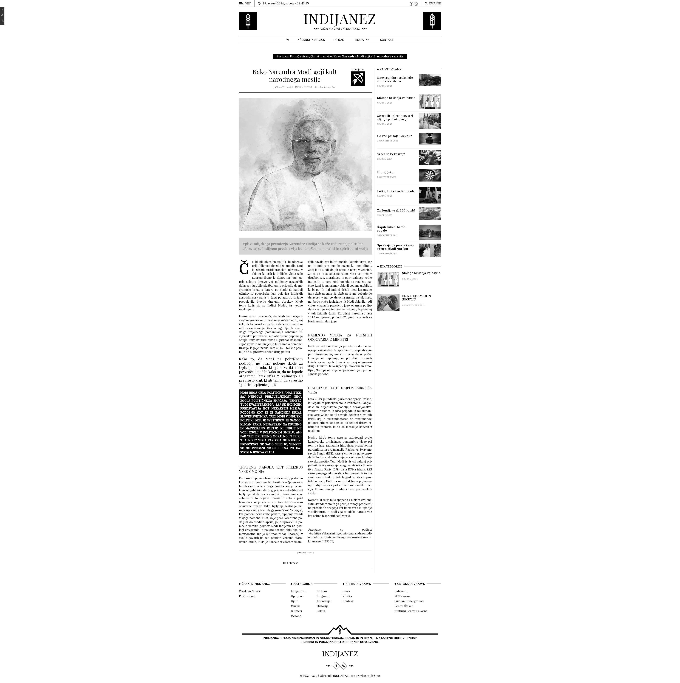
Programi (323, 596)
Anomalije (324, 601)
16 (324, 87)
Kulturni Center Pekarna (411, 611)
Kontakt (387, 39)
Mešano (296, 616)
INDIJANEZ (340, 18)
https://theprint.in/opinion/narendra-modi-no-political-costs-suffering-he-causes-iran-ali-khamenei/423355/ (340, 537)
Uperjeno (297, 596)
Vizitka (347, 596)
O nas (339, 39)
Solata (321, 611)
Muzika (296, 606)
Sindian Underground (409, 601)
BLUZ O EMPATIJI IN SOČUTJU (416, 297)
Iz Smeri (296, 611)
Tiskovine (361, 39)
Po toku (322, 591)
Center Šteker (404, 606)
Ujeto (294, 601)
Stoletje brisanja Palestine (421, 273)
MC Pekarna (402, 596)
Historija (322, 606)
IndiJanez (401, 591)
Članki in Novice (250, 591)
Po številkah (247, 596)
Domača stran (299, 56)
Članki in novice (312, 39)
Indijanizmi (298, 591)
